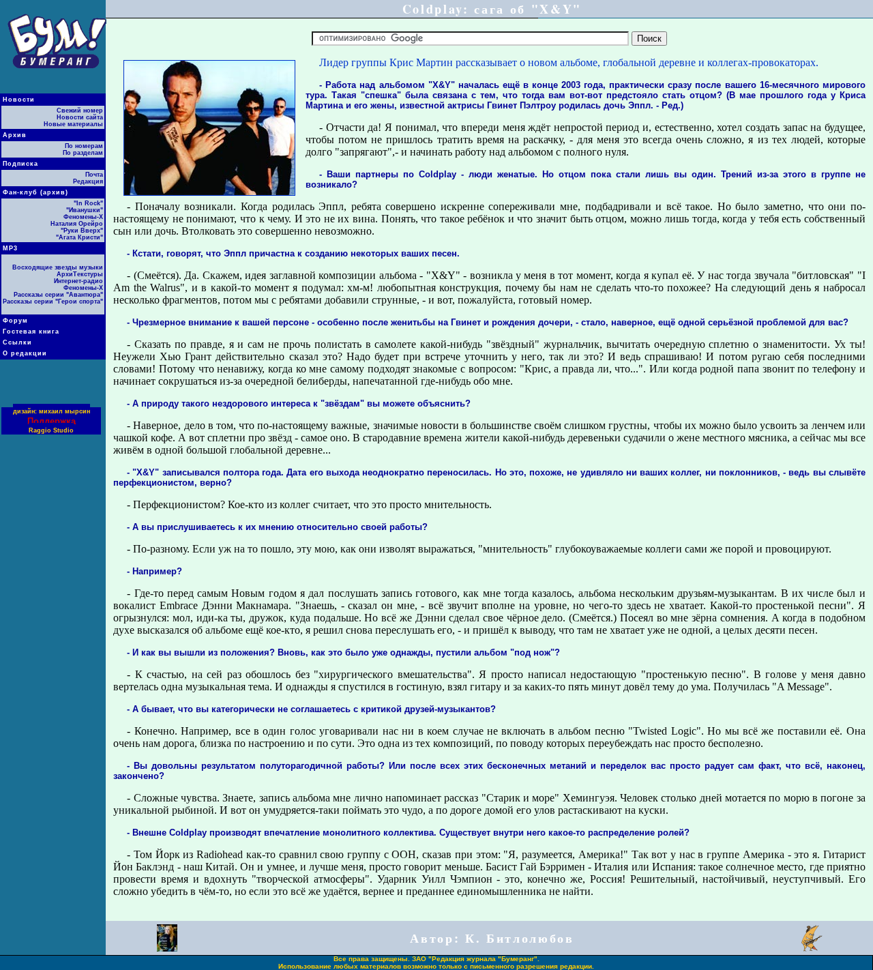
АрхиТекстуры (80, 274)
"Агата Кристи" (79, 237)
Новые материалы (73, 124)
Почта (94, 174)
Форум (15, 320)
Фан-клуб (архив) (35, 192)
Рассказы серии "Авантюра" (58, 294)
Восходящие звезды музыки (57, 267)
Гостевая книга (31, 331)
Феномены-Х (83, 217)
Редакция (88, 181)
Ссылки (17, 342)
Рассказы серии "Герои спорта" (53, 301)
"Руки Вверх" (82, 230)
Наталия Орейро (76, 223)
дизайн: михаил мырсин (51, 411)
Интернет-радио (78, 281)
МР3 (10, 248)
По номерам (84, 146)
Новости (19, 99)
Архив (15, 135)
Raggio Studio (51, 430)
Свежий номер (80, 110)
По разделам (83, 152)
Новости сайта (80, 117)
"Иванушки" (84, 210)
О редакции (25, 353)
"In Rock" (88, 203)
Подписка (20, 163)
